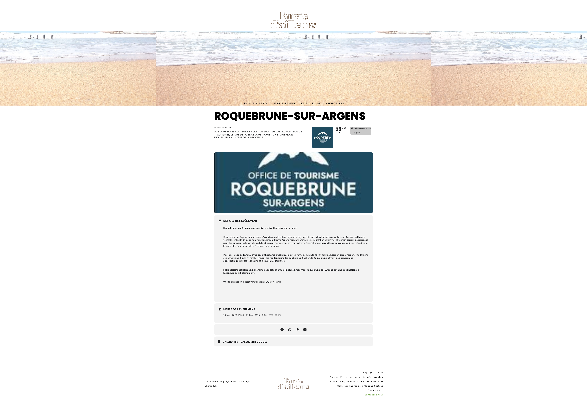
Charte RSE (335, 103)
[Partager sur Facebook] (282, 329)
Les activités (253, 103)
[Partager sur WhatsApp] (290, 329)
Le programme (284, 103)
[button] (265, 103)
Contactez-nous (374, 394)
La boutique (311, 103)
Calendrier (230, 341)
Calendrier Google (253, 341)
